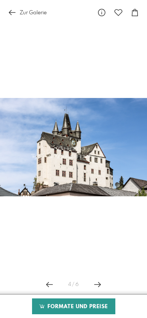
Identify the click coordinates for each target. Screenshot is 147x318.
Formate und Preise (77, 306)
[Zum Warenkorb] (134, 13)
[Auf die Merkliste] (118, 13)
